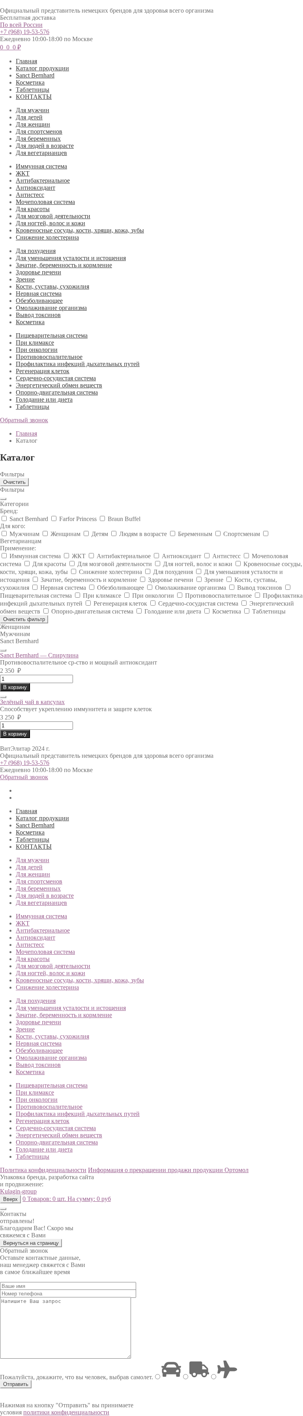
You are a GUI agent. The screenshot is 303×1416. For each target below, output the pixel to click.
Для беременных (38, 138)
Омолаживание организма (51, 307)
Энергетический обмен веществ (59, 385)
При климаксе (35, 342)
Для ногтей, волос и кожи (50, 223)
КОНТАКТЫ (34, 96)
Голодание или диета (44, 399)
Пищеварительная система (52, 335)
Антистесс (30, 194)
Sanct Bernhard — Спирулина (39, 655)
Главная (26, 61)
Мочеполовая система (45, 201)
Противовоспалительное (49, 356)
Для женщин (33, 124)
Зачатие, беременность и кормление (64, 265)
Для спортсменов (39, 131)
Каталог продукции (42, 68)
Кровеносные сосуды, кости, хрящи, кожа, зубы (80, 230)
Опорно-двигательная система (57, 392)
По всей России (21, 24)
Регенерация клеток (42, 371)
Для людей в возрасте (45, 145)
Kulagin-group (18, 1191)
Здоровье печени (38, 272)
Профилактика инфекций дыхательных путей (78, 364)
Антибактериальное (43, 180)
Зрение (25, 279)
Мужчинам (15, 634)
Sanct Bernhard (35, 75)
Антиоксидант (35, 187)
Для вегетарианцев (41, 152)
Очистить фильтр (24, 619)
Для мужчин (32, 110)
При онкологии (37, 349)
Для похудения (36, 250)
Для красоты (33, 209)
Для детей (29, 117)
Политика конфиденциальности (43, 1170)
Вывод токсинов (38, 315)
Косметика (30, 82)
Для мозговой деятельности (53, 216)
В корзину (15, 687)
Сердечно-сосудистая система (56, 378)
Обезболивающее (39, 300)
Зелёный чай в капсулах (32, 702)
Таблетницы (32, 89)
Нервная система (39, 293)
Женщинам (15, 626)
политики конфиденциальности (66, 1412)
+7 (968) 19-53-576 (24, 31)
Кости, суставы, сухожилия (52, 286)
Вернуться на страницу (31, 1243)
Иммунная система (41, 166)
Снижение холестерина (47, 237)
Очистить (14, 482)
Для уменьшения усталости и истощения (71, 258)
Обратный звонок (24, 420)
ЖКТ (23, 173)
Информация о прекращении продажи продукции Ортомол (168, 1170)
